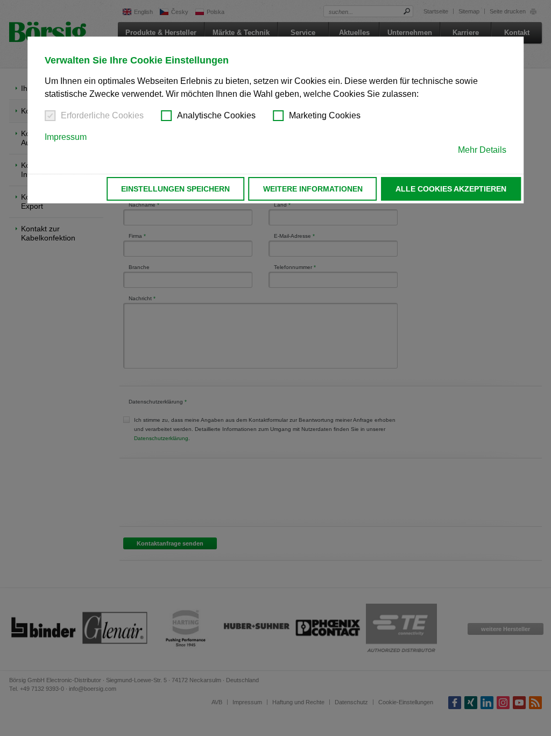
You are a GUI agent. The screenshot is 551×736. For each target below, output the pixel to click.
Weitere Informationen (313, 189)
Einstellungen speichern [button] (175, 189)
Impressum (66, 136)
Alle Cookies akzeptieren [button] (450, 189)
